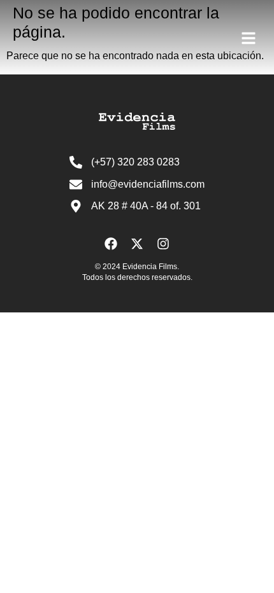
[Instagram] (163, 243)
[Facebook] (110, 243)
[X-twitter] (137, 243)
